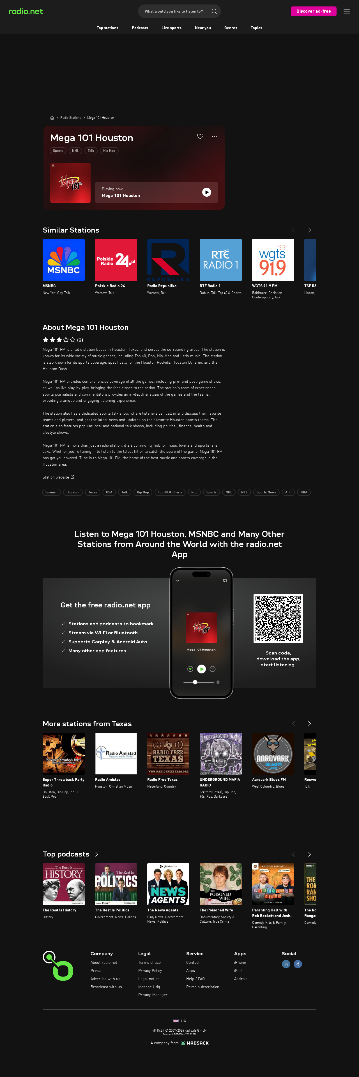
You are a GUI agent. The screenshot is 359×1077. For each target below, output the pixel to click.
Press (96, 971)
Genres (230, 28)
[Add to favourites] (200, 136)
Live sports (171, 28)
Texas (92, 492)
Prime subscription (202, 987)
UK (183, 1021)
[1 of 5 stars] (45, 339)
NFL (244, 492)
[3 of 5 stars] (59, 339)
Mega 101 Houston (121, 196)
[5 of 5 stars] (72, 339)
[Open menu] (346, 11)
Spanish (51, 492)
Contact (193, 963)
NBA (303, 492)
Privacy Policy (150, 971)
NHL (75, 151)
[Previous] (293, 228)
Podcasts (140, 28)
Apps (190, 971)
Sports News (266, 492)
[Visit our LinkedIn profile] (286, 964)
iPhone (240, 963)
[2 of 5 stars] (52, 339)
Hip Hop (109, 151)
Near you (203, 28)
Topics (256, 28)
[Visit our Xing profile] (298, 964)
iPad (238, 971)
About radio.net (104, 963)
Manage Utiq (149, 987)
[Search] (214, 11)
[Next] (309, 228)
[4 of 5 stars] (66, 339)
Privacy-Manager (152, 995)
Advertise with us (105, 979)
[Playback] (206, 192)
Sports (58, 151)
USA (109, 492)
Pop (194, 492)
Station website (56, 477)
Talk (91, 151)
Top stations (107, 28)
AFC (288, 492)
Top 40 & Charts (170, 492)
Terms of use (149, 963)
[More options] (214, 136)
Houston (72, 492)
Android (241, 979)
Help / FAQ (195, 979)
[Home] (52, 117)
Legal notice (148, 979)
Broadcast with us (106, 987)
